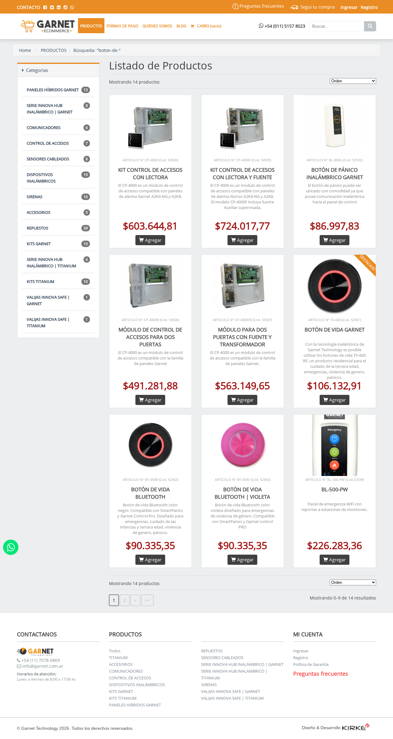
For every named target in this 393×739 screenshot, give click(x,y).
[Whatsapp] (10, 547)
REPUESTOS (57, 228)
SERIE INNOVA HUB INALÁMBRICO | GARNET (57, 109)
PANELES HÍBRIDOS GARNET (57, 89)
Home (25, 50)
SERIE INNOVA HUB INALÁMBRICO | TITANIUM (57, 263)
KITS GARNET (57, 243)
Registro (369, 7)
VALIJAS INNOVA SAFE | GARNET (57, 300)
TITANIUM (118, 657)
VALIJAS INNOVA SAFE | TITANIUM (57, 322)
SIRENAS (57, 196)
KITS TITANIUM (57, 281)
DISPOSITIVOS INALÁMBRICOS (57, 178)
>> (147, 600)
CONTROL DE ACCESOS (57, 143)
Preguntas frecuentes (261, 6)
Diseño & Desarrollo (321, 727)
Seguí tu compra (317, 7)
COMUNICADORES (57, 127)
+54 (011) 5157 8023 (284, 26)
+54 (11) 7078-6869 (40, 660)
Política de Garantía (311, 664)
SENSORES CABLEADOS (57, 159)
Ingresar (300, 651)
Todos (114, 651)
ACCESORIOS (57, 212)
